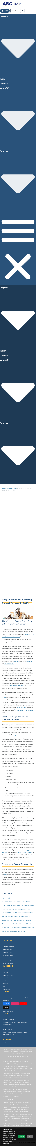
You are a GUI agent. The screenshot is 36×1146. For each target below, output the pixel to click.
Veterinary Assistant (8, 949)
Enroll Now (5, 972)
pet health (14, 920)
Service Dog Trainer (8, 963)
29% (4, 697)
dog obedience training (17, 931)
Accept (22, 1136)
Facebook (6, 1004)
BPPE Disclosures (20, 1051)
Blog (4, 986)
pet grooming (14, 905)
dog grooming (19, 909)
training (16, 661)
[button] (18, 248)
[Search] (22, 10)
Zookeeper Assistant (8, 960)
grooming (29, 661)
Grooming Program (7, 952)
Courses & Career (11, 488)
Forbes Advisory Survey (25, 852)
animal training (21, 707)
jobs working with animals (12, 924)
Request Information (8, 975)
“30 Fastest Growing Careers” (23, 710)
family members (17, 735)
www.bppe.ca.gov (25, 1068)
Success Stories (6, 989)
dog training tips (20, 901)
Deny (30, 1136)
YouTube (23, 1004)
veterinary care (9, 663)
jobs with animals (10, 927)
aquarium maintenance (16, 685)
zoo (5, 874)
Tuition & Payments (8, 978)
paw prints (16, 898)
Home (3, 488)
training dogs (9, 901)
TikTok (6, 1007)
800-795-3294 (7, 1039)
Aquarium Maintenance (8, 958)
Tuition (3, 79)
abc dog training (24, 905)
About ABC (5, 983)
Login (6, 11)
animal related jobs (10, 912)
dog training (7, 898)
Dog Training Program (8, 946)
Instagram (14, 1004)
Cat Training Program (8, 955)
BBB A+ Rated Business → (9, 1011)
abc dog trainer (21, 916)
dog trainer (11, 916)
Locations (4, 83)
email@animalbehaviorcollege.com (11, 1042)
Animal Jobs (21, 912)
